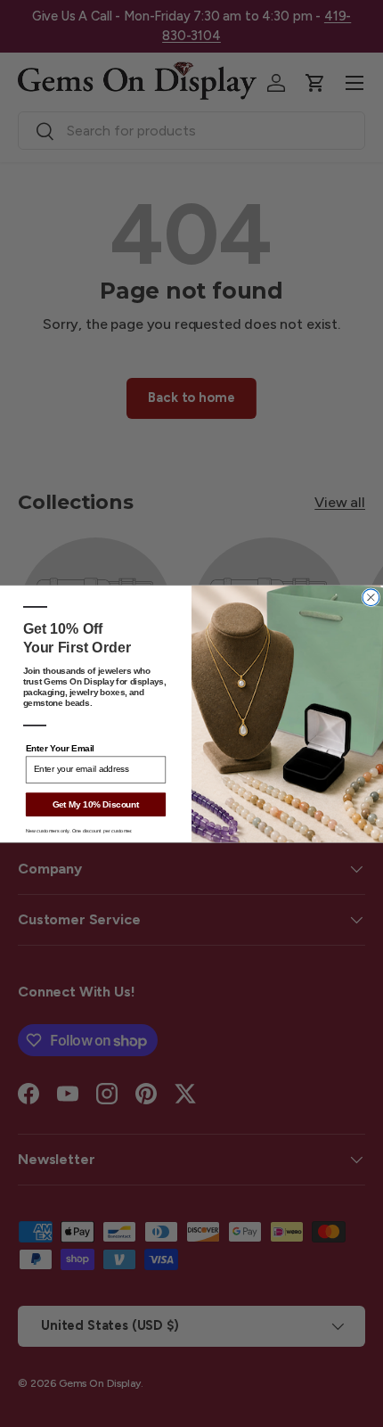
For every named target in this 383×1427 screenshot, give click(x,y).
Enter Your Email (60, 747)
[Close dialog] (371, 596)
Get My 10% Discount (96, 804)
